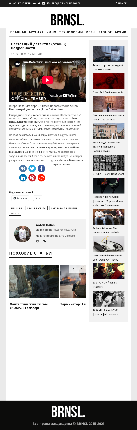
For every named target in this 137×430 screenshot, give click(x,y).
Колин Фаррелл (36, 208)
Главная (18, 32)
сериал (15, 214)
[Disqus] (47, 357)
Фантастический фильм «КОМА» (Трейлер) (29, 306)
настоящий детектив (64, 208)
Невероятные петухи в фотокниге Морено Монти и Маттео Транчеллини (108, 201)
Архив (120, 32)
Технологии (71, 32)
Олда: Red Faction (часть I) (108, 92)
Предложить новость (66, 3)
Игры (91, 32)
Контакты (24, 3)
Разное (105, 32)
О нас (12, 3)
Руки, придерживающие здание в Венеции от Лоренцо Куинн (106, 146)
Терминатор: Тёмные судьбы (83, 304)
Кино (51, 32)
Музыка (36, 32)
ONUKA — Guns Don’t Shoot (108, 173)
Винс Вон (16, 208)
